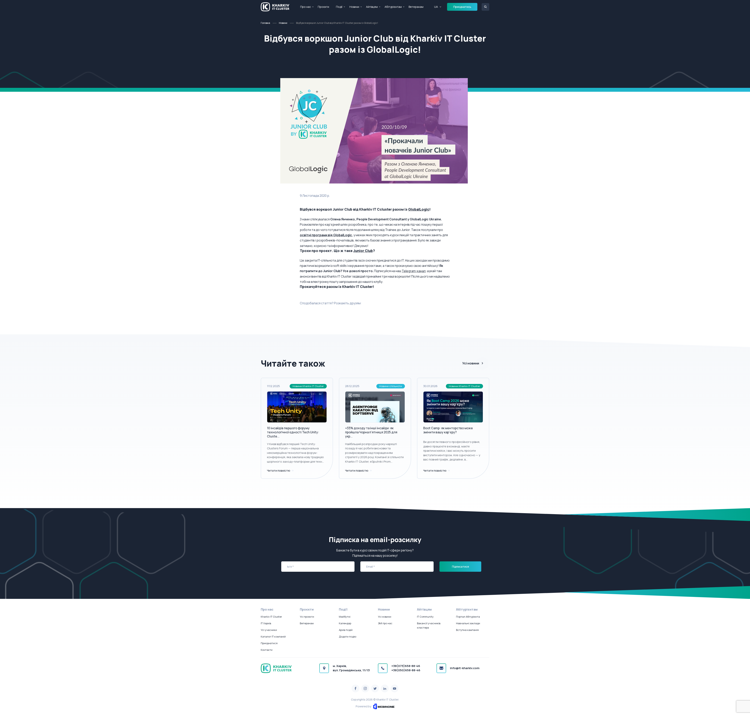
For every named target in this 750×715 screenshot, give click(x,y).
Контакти (266, 650)
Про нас (305, 7)
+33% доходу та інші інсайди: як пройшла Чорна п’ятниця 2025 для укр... (371, 432)
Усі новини (470, 363)
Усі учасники (269, 630)
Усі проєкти (307, 616)
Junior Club (363, 250)
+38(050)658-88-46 (405, 670)
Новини (354, 7)
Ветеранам (416, 7)
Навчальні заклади (468, 623)
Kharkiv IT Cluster (271, 616)
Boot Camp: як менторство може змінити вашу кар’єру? (448, 430)
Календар (345, 623)
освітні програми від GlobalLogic (326, 235)
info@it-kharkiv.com (464, 668)
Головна (265, 23)
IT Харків (266, 623)
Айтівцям (372, 7)
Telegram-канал (414, 271)
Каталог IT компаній (273, 636)
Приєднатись (462, 7)
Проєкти (323, 7)
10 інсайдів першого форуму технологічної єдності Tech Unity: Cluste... (293, 432)
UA (436, 7)
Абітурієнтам (393, 7)
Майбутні (344, 616)
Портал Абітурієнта (468, 616)
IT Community (425, 616)
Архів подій (346, 630)
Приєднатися (269, 643)
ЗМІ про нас (385, 623)
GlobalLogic (418, 209)
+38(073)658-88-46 (405, 666)
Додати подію (347, 636)
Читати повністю (279, 470)
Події (339, 7)
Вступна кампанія (467, 630)
